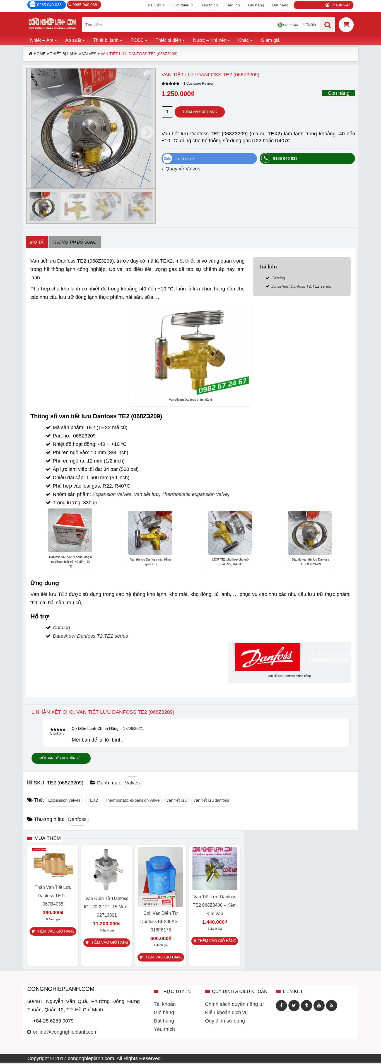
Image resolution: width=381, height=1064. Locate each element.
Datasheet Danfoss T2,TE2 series (301, 286)
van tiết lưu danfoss (211, 800)
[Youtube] (319, 1005)
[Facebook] (281, 1005)
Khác (243, 40)
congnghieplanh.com (91, 1058)
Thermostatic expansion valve (194, 494)
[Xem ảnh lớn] (91, 128)
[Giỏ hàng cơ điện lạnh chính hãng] (346, 24)
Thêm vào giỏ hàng (199, 112)
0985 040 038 (49, 5)
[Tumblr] (306, 1005)
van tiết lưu (146, 494)
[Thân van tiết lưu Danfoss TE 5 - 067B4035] (53, 879)
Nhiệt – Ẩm (41, 40)
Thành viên (341, 5)
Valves (89, 54)
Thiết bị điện (168, 40)
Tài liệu (311, 24)
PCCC (137, 40)
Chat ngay (184, 159)
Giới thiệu (180, 5)
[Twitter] (294, 1005)
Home (39, 54)
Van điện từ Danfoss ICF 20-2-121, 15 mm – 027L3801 (106, 907)
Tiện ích (233, 5)
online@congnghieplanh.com (65, 1032)
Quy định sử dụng (225, 1021)
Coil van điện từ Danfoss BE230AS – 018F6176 (160, 921)
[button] (147, 132)
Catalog (278, 278)
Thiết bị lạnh (106, 40)
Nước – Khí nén (209, 40)
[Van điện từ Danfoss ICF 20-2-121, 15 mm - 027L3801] (107, 890)
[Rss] (331, 1005)
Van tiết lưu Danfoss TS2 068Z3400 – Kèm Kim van (215, 905)
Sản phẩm (290, 25)
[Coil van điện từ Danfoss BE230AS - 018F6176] (160, 905)
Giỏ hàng (256, 5)
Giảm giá (270, 40)
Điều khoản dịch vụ (226, 1012)
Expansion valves (111, 494)
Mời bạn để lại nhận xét (61, 758)
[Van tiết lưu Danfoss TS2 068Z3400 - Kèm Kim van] (214, 888)
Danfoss (77, 819)
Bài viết (154, 5)
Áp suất (73, 40)
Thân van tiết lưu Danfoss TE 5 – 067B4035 (53, 895)
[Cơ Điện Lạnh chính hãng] (52, 24)
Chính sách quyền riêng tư (234, 1004)
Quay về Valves (182, 169)
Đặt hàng (280, 5)
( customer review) (198, 83)
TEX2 (93, 800)
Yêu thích (209, 5)
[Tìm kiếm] (327, 24)
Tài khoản (165, 1004)
